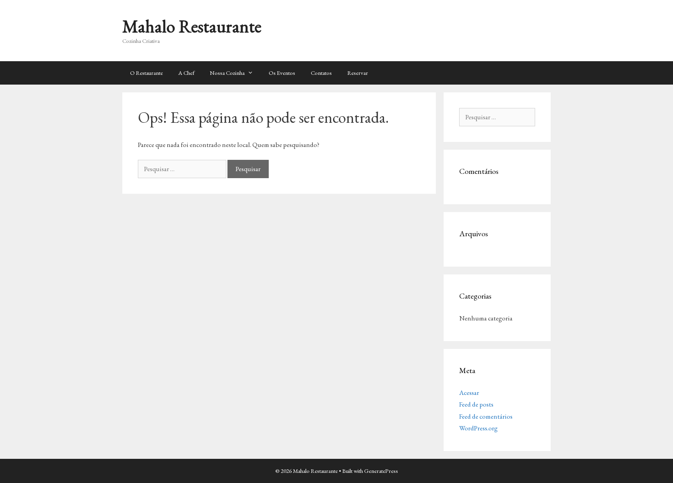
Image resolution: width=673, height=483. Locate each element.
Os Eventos (282, 72)
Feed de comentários (486, 416)
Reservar (357, 72)
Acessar (469, 392)
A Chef (186, 72)
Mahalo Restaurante (191, 26)
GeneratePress (381, 470)
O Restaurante (146, 72)
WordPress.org (478, 428)
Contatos (321, 72)
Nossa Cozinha (227, 72)
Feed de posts (476, 404)
